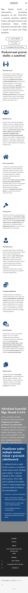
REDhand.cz (19, 580)
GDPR (14, 553)
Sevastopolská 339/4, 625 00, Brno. (15, 47)
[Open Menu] (26, 3)
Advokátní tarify (14, 551)
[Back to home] (14, 3)
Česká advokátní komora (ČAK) (14, 548)
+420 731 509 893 (15, 38)
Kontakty (14, 541)
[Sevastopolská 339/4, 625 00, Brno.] (2, 564)
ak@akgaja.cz (15, 567)
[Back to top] (2, 585)
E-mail (15, 43)
